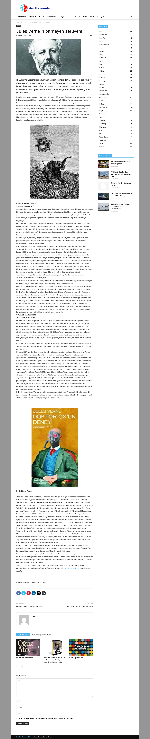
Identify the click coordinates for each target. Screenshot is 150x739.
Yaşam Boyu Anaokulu (76, 658)
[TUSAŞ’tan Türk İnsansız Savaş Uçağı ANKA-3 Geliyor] (103, 196)
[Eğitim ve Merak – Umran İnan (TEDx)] (103, 186)
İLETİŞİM (100, 17)
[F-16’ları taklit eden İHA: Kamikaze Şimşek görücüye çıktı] (103, 175)
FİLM (92, 17)
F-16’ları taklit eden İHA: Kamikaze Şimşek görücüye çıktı (121, 174)
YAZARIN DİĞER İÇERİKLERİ (41, 635)
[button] (131, 17)
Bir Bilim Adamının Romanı (24, 658)
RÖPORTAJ (51, 17)
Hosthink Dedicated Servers (25, 737)
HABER (41, 17)
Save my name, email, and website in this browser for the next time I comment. (46, 718)
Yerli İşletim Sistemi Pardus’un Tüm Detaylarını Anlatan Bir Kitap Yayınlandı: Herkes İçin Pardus (54, 660)
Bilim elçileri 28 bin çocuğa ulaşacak (80, 607)
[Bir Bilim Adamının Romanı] (28, 647)
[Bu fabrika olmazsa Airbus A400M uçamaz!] (103, 164)
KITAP (77, 17)
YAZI (70, 17)
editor (20, 35)
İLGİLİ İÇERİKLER (23, 635)
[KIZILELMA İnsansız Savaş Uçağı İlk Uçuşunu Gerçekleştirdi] (103, 207)
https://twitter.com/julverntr (71, 568)
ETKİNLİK (32, 17)
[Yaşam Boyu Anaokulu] (81, 647)
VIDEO (85, 17)
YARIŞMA (62, 17)
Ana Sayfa (19, 23)
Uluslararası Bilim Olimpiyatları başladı (29, 607)
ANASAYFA (22, 17)
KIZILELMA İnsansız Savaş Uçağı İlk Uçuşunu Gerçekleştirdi (120, 206)
